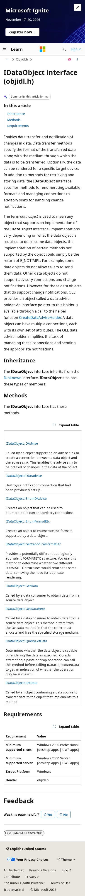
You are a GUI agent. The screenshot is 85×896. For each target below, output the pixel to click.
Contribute (12, 877)
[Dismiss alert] (77, 7)
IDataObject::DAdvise (22, 443)
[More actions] (77, 59)
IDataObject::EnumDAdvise (26, 498)
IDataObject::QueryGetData (26, 641)
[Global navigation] (4, 49)
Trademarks (13, 889)
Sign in (76, 49)
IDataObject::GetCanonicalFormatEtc (33, 544)
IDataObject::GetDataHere (25, 609)
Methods (14, 120)
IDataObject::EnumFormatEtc (28, 521)
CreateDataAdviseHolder (40, 317)
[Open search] (64, 49)
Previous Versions (42, 870)
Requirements (18, 126)
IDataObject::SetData (21, 683)
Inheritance (16, 114)
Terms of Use (60, 883)
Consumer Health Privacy (23, 883)
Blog (64, 870)
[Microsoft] (43, 49)
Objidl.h (22, 59)
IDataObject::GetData (22, 586)
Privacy (30, 877)
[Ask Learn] (69, 59)
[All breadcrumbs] (8, 59)
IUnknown (13, 377)
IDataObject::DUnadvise (24, 476)
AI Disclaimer (14, 870)
